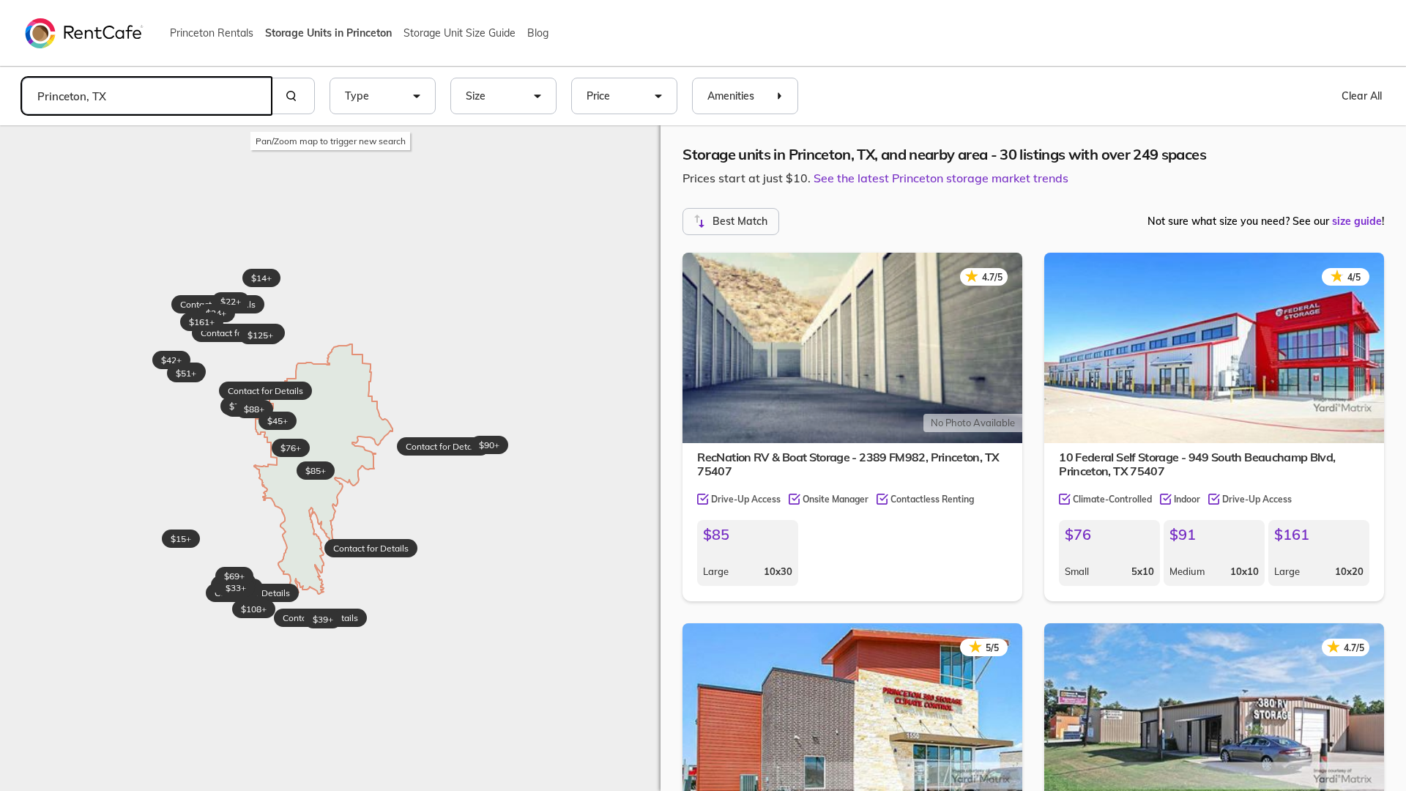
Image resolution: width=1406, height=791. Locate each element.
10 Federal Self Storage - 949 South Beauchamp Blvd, (1197, 464)
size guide (1357, 221)
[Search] (293, 96)
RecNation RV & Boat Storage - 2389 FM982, (848, 464)
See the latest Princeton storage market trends (941, 178)
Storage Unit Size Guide (459, 33)
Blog (537, 33)
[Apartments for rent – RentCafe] (84, 32)
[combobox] (146, 96)
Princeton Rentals (211, 33)
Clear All (1362, 96)
